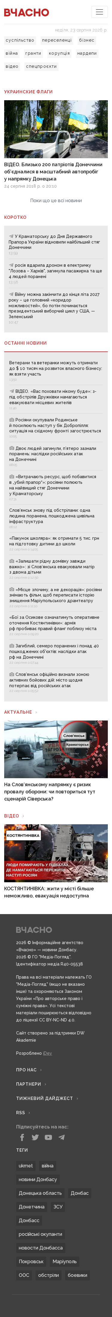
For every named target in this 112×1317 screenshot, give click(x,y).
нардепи (87, 53)
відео (12, 66)
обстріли (48, 1275)
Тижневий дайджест (44, 1098)
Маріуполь (65, 1261)
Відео (11, 816)
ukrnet (26, 1166)
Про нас (26, 1070)
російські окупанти (40, 1234)
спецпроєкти (41, 66)
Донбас (80, 1193)
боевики (77, 1275)
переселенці (57, 40)
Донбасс (29, 1220)
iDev (47, 1053)
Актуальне (18, 712)
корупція (59, 53)
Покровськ (31, 1261)
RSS (20, 1112)
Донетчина (32, 1207)
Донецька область (40, 1193)
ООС (24, 1275)
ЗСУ (57, 1207)
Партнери (28, 1084)
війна (12, 53)
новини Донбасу (38, 1179)
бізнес (86, 40)
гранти (33, 53)
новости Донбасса (41, 1248)
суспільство (20, 40)
